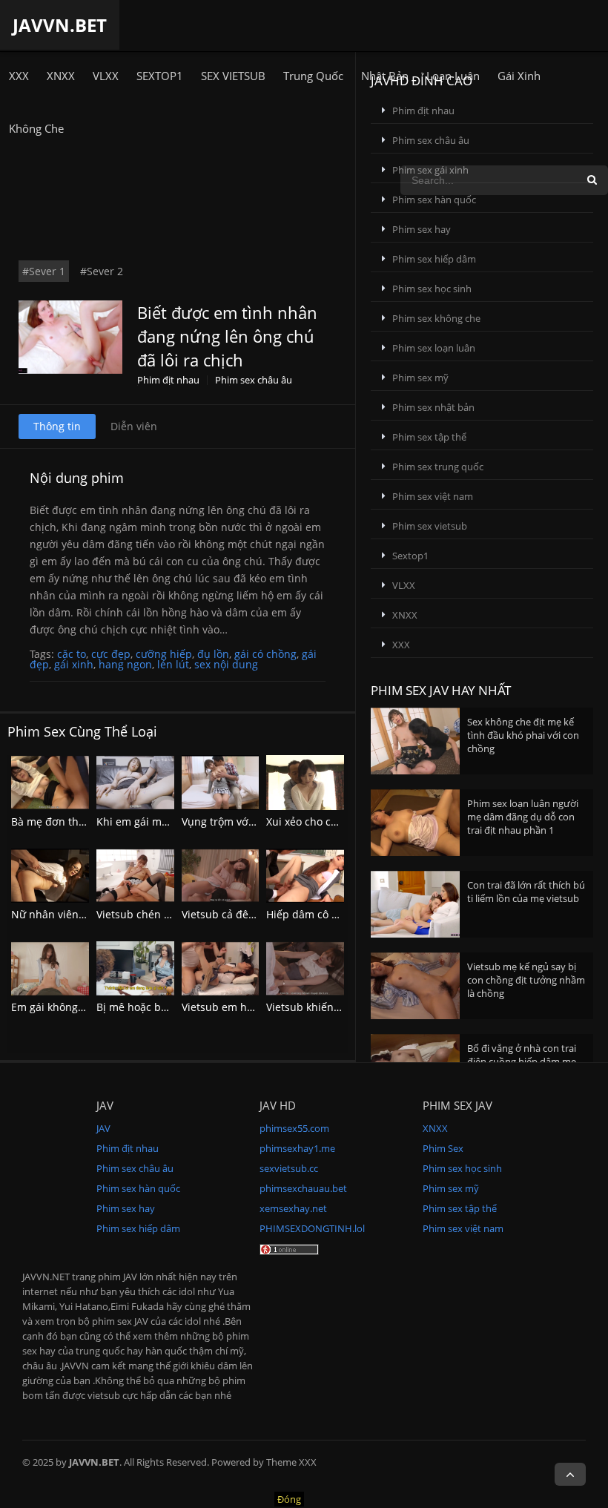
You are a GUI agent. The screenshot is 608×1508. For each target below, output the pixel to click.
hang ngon (125, 664)
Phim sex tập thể (429, 437)
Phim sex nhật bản (433, 407)
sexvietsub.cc (289, 1168)
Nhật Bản (385, 75)
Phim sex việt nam (432, 496)
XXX (19, 75)
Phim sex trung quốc (437, 466)
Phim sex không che (436, 318)
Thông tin (57, 426)
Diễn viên (133, 426)
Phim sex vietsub (429, 526)
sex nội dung (226, 664)
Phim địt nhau (168, 380)
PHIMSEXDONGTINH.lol (312, 1228)
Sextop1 (410, 555)
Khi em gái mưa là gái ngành (167, 821)
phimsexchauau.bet (303, 1188)
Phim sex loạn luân (433, 348)
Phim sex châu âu (253, 380)
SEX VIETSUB (233, 75)
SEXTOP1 (159, 75)
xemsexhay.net (293, 1208)
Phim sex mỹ (420, 377)
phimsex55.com (294, 1128)
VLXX (106, 75)
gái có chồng (265, 654)
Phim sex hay (421, 229)
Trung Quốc (313, 75)
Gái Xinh (519, 75)
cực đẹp (110, 654)
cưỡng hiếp (164, 654)
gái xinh (73, 664)
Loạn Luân (453, 75)
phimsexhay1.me (297, 1148)
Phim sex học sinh (432, 288)
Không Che (36, 128)
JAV (103, 1128)
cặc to (71, 654)
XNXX (61, 75)
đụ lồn (213, 654)
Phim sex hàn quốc (434, 199)
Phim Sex (443, 1148)
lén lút (173, 664)
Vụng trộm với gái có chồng (249, 821)
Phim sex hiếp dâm (434, 259)
